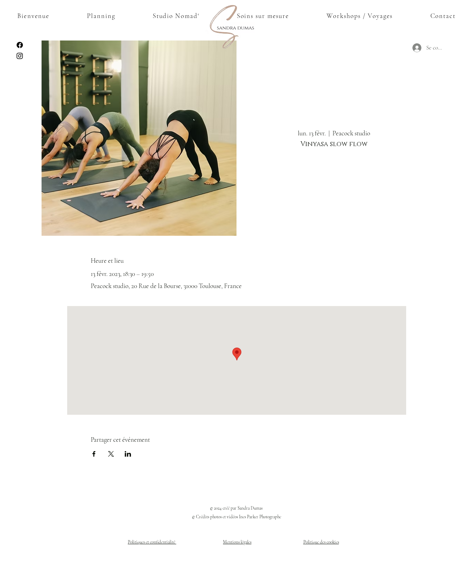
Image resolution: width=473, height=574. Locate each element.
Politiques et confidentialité (152, 542)
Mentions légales (237, 542)
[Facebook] (20, 45)
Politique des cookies (321, 542)
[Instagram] (20, 56)
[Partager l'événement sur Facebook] (94, 454)
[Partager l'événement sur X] (111, 454)
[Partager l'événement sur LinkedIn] (128, 454)
